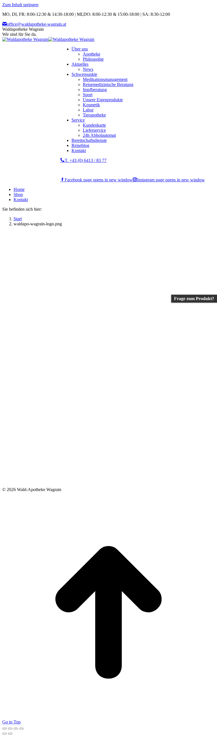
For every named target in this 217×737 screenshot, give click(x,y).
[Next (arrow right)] (10, 733)
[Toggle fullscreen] (16, 728)
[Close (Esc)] (4, 728)
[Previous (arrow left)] (4, 733)
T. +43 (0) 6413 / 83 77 (86, 160)
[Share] (10, 728)
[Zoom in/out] (21, 728)
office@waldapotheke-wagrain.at (36, 24)
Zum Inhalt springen (20, 4)
